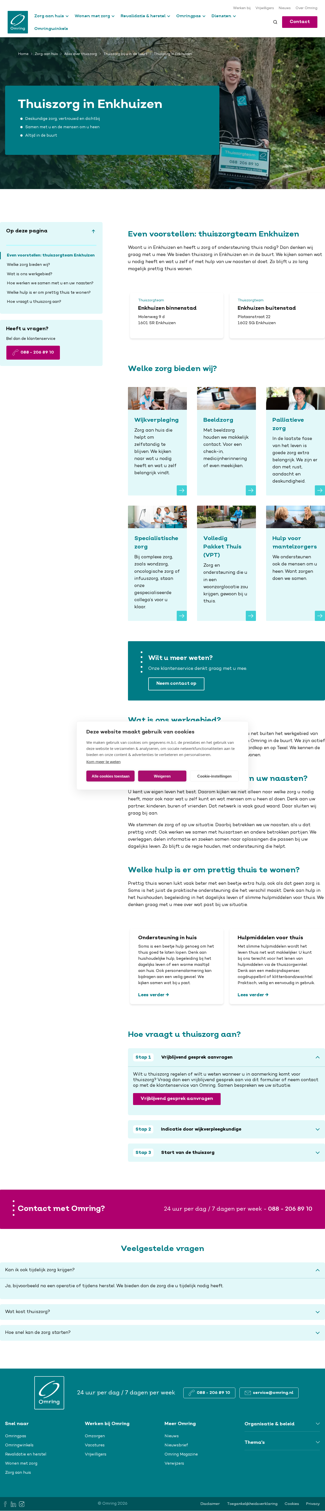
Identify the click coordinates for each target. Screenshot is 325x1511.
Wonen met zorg (92, 15)
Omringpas (188, 15)
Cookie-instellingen (214, 776)
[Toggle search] (275, 22)
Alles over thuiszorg (80, 54)
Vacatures (95, 1445)
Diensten (221, 15)
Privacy (313, 1504)
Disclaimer (210, 1504)
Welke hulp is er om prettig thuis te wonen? (49, 293)
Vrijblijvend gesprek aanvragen (177, 1099)
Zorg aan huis (49, 15)
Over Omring (306, 8)
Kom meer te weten (103, 761)
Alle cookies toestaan (110, 776)
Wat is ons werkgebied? (30, 274)
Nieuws (285, 8)
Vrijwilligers (264, 8)
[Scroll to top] (93, 231)
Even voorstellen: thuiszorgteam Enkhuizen (51, 255)
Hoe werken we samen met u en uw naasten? (50, 283)
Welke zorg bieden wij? (28, 265)
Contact (300, 22)
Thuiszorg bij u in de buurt (125, 54)
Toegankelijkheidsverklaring (252, 1504)
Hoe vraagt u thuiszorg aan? (34, 302)
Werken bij (242, 8)
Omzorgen (95, 1436)
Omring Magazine (181, 1454)
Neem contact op (176, 683)
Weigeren (162, 776)
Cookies (292, 1504)
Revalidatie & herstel (143, 15)
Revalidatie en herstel (25, 1454)
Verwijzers (174, 1464)
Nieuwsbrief (176, 1445)
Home (23, 54)
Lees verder (151, 995)
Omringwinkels (51, 28)
